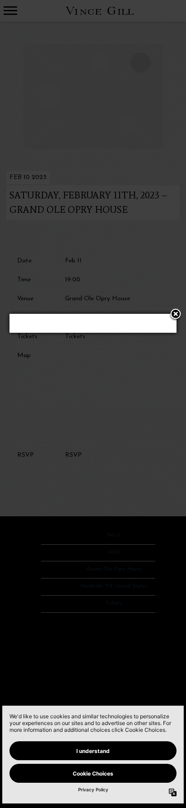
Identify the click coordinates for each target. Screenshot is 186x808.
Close (175, 314)
